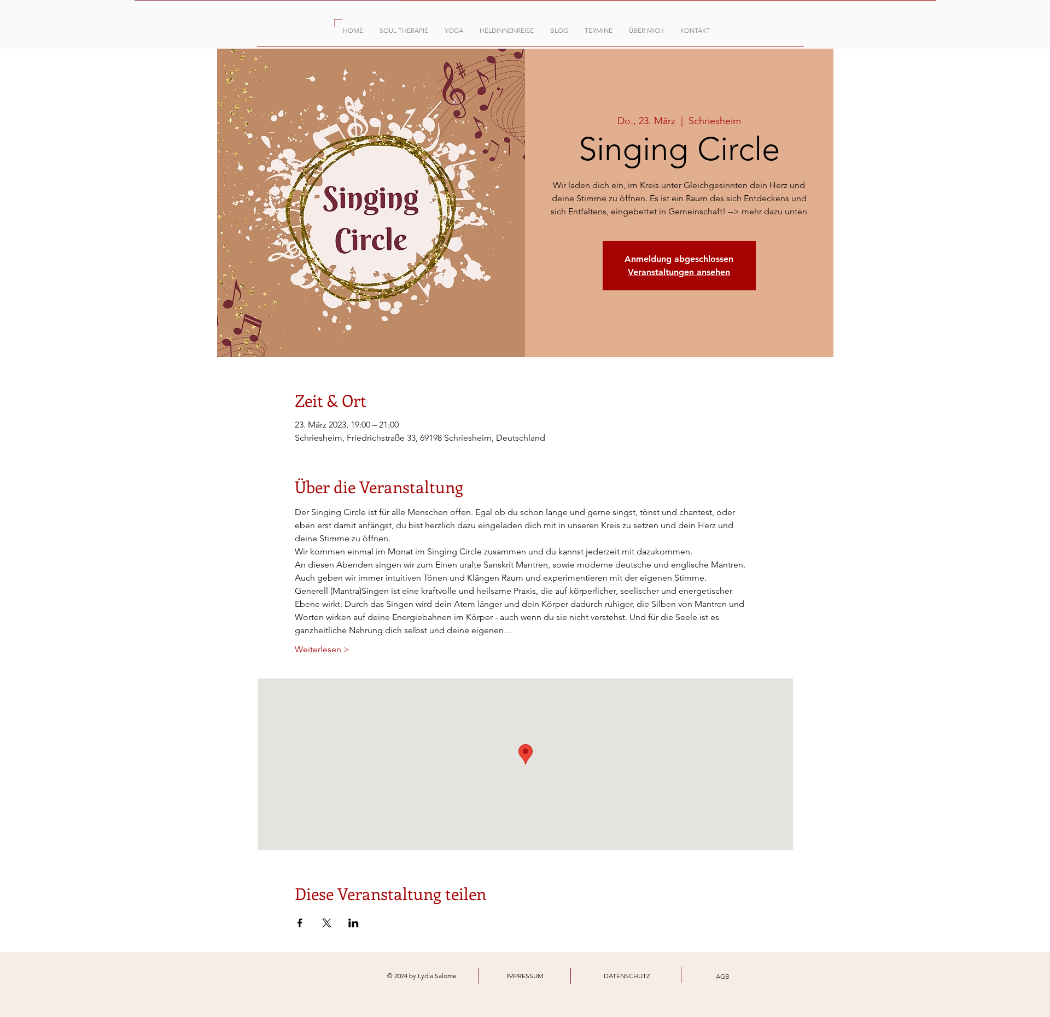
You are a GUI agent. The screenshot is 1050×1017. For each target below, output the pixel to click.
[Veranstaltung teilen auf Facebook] (300, 923)
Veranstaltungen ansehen (679, 272)
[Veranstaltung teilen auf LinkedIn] (353, 923)
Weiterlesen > (322, 649)
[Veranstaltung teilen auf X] (327, 923)
